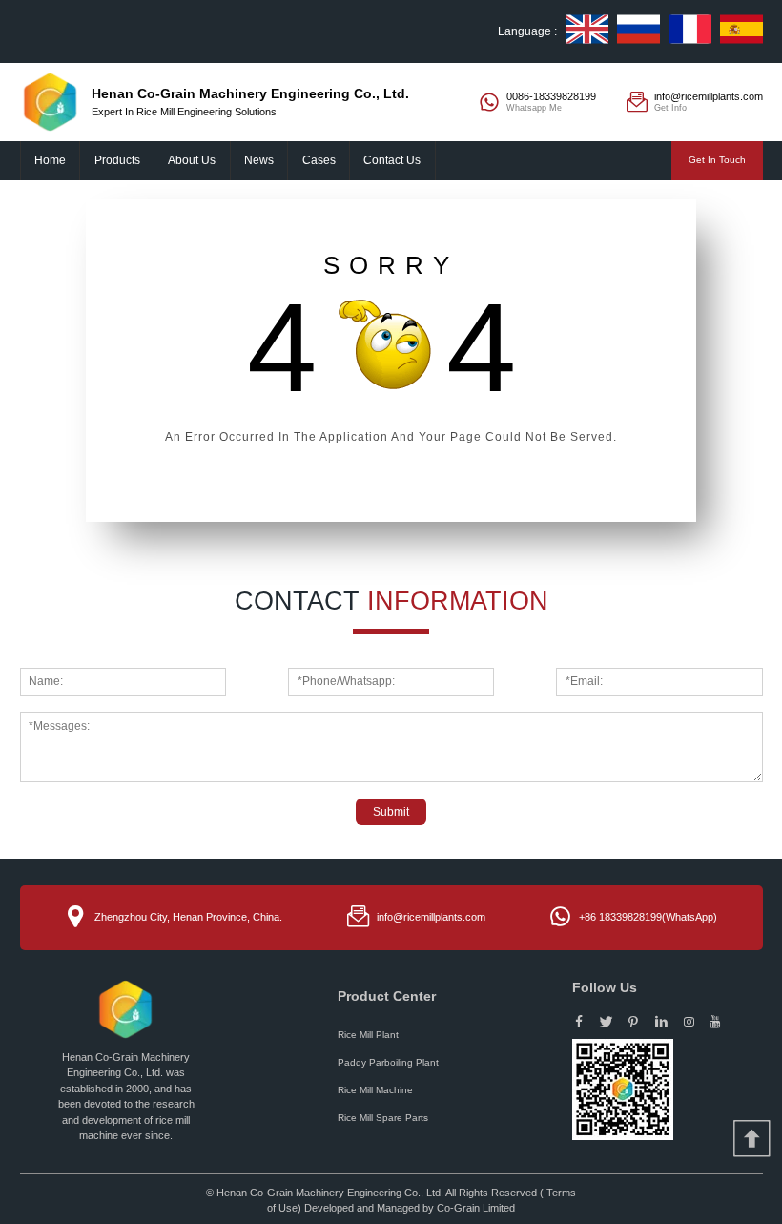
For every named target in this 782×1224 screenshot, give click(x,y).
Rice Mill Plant (368, 1034)
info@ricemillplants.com (431, 917)
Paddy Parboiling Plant (388, 1062)
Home (50, 160)
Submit (391, 812)
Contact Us (392, 160)
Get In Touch (717, 160)
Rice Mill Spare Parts (383, 1117)
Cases (319, 160)
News (259, 160)
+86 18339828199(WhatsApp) (648, 917)
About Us (192, 160)
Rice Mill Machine (375, 1090)
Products (117, 160)
